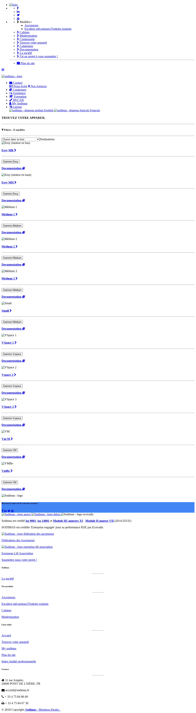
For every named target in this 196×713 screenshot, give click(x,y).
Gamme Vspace (12, 354)
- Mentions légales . (48, 709)
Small (6, 310)
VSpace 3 (8, 406)
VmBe (6, 470)
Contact (17, 82)
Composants (27, 39)
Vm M (6, 439)
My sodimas (9, 648)
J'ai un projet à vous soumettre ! (38, 56)
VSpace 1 (8, 342)
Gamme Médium (12, 225)
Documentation (28, 49)
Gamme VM (9, 450)
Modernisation (28, 35)
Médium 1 (9, 214)
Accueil (6, 635)
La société (25, 53)
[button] (13, 168)
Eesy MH (8, 182)
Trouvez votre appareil (33, 42)
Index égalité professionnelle (19, 661)
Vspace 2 (8, 374)
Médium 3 (9, 278)
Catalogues (26, 46)
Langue (17, 106)
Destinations (47, 139)
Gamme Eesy (10, 161)
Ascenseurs (31, 25)
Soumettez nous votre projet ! (19, 559)
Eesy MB (8, 150)
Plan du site (27, 63)
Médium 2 (9, 246)
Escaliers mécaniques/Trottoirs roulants (47, 28)
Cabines (24, 32)
